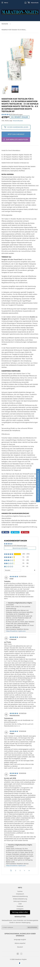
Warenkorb (34, 2)
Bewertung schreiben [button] (20, 548)
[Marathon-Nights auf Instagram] (21, 954)
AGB (20, 904)
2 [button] (15, 870)
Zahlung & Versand (20, 901)
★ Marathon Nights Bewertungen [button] (38, 485)
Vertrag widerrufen (20, 912)
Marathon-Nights (21, 959)
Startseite (5, 24)
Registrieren (32, 927)
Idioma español (20, 943)
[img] (14, 576)
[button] (6, 114)
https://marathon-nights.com (16, 631)
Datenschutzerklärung (20, 896)
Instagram (20, 909)
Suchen (20, 891)
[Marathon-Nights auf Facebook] (18, 954)
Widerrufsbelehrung (20, 899)
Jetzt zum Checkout (16, 134)
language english (20, 939)
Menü (6, 2)
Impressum (20, 894)
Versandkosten (18, 120)
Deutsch (20, 947)
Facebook (20, 906)
